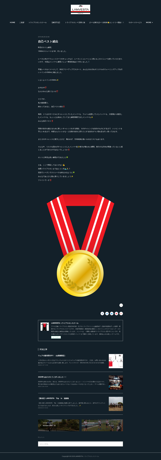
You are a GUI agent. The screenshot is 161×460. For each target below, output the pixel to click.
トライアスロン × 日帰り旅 (75, 22)
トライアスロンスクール (38, 22)
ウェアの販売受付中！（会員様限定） (52, 355)
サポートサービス (135, 22)
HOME (12, 22)
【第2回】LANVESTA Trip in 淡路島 (53, 398)
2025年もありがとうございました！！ (52, 377)
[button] (12, 22)
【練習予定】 (56, 22)
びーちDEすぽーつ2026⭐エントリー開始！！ (106, 22)
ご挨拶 (21, 22)
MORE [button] (148, 22)
